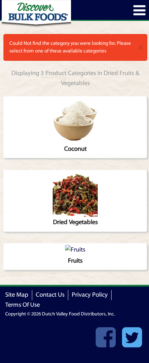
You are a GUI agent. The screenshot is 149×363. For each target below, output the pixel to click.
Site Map (16, 294)
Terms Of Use (22, 304)
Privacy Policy (90, 294)
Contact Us (50, 294)
